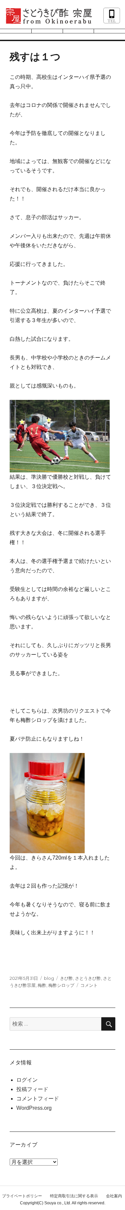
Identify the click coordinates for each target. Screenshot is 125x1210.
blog (49, 978)
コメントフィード (37, 1098)
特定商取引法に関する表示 (74, 1196)
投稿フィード (32, 1089)
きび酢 (66, 978)
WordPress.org (34, 1108)
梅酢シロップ (61, 985)
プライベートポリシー (22, 1196)
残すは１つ (35, 56)
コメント (89, 985)
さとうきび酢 (88, 978)
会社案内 (114, 1196)
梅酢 (42, 985)
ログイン (27, 1080)
